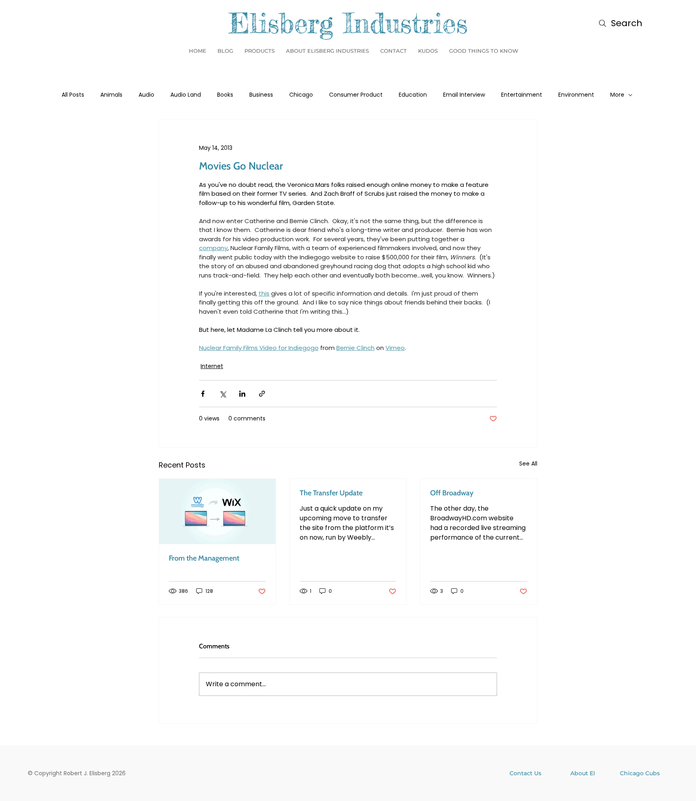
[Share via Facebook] (203, 393)
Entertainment (521, 95)
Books (225, 95)
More (617, 95)
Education (413, 95)
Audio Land (185, 95)
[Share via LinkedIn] (242, 393)
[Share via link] (262, 393)
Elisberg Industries (348, 23)
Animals (111, 95)
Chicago (301, 95)
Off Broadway (451, 492)
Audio (146, 95)
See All (528, 463)
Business (261, 95)
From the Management (204, 558)
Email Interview (464, 95)
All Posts (73, 95)
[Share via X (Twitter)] (222, 393)
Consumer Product (356, 95)
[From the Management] (217, 511)
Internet (212, 366)
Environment (576, 95)
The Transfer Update (331, 492)
